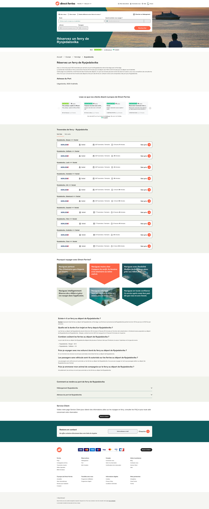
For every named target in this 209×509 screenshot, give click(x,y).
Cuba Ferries (133, 481)
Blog (131, 460)
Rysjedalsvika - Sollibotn (64, 151)
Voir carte (67, 134)
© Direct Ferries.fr (61, 498)
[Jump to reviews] (104, 49)
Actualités (59, 479)
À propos (59, 486)
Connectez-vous (110, 460)
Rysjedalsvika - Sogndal (64, 207)
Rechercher (142, 28)
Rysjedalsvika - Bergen (63, 140)
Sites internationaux (62, 481)
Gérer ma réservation (111, 462)
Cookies (108, 479)
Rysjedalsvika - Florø (63, 241)
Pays (58, 460)
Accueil (59, 57)
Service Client (133, 465)
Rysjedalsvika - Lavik (63, 162)
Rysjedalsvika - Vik (62, 185)
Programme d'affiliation (87, 479)
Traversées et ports (62, 465)
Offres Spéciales (61, 467)
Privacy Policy (109, 481)
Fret (82, 462)
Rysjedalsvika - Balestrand (65, 196)
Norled (76, 140)
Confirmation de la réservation (113, 465)
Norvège (77, 57)
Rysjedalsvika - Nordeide (64, 173)
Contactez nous (134, 462)
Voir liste (59, 134)
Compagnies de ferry (62, 462)
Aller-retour (63, 14)
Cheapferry (133, 479)
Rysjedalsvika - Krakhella (64, 230)
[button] (104, 388)
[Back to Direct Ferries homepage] (65, 4)
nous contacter (112, 500)
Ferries (132, 483)
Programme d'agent (86, 481)
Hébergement (84, 460)
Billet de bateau (61, 469)
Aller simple (73, 14)
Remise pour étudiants (62, 483)
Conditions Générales (111, 483)
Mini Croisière (84, 465)
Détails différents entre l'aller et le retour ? (90, 14)
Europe (68, 57)
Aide (131, 467)
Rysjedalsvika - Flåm (63, 219)
